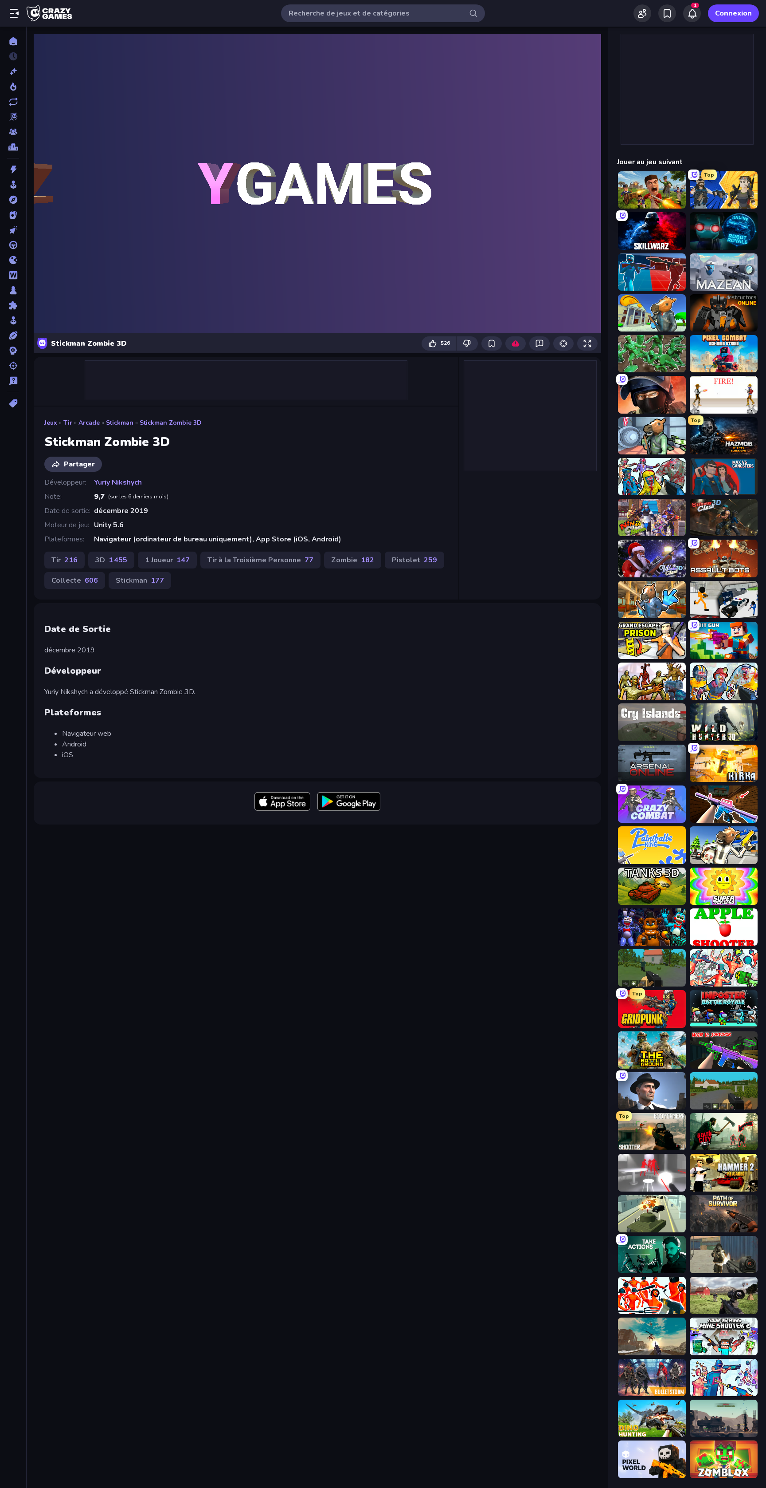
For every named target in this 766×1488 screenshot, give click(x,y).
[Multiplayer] (13, 131)
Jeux (50, 422)
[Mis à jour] (13, 101)
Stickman (119, 422)
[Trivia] (13, 380)
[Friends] (642, 13)
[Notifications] (692, 13)
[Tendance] (13, 86)
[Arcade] (13, 184)
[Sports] (13, 335)
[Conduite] (13, 245)
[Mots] (13, 275)
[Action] (13, 169)
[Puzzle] (13, 305)
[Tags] (13, 403)
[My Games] (667, 13)
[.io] (13, 260)
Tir (67, 422)
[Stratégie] (13, 350)
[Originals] (13, 116)
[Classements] (13, 146)
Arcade (89, 422)
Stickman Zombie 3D (171, 422)
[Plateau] (13, 290)
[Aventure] (13, 199)
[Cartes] (13, 214)
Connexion (733, 13)
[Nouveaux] (13, 71)
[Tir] (13, 365)
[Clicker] (13, 229)
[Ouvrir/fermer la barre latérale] (14, 13)
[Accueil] (13, 41)
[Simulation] (13, 320)
